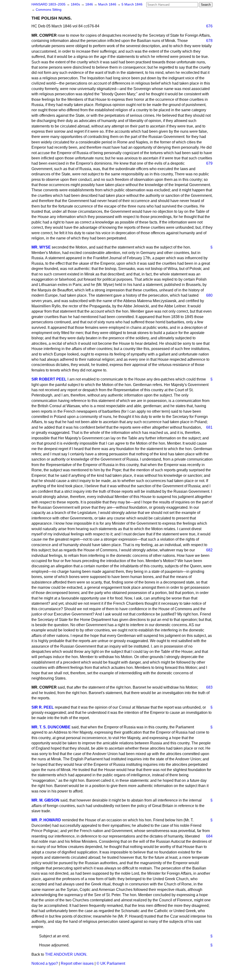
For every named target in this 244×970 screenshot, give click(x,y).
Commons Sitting (48, 9)
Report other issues (77, 963)
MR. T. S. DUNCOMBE (51, 727)
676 (209, 26)
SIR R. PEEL (42, 707)
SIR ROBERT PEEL (48, 379)
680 (209, 295)
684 (209, 836)
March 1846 (107, 4)
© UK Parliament (111, 963)
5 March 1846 (132, 4)
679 (209, 163)
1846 (89, 4)
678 (209, 41)
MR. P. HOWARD (46, 820)
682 (209, 550)
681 (209, 427)
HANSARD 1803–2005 (48, 4)
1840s (76, 4)
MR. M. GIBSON (45, 800)
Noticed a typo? (44, 963)
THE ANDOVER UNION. (66, 954)
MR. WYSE (41, 247)
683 (209, 687)
